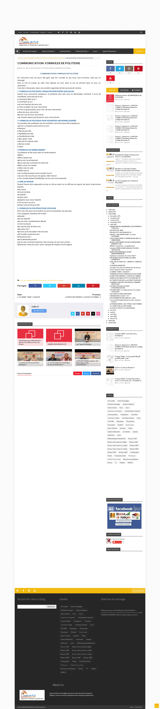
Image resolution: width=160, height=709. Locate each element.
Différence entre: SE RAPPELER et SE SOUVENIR (120, 607)
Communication (53, 58)
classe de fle (21, 707)
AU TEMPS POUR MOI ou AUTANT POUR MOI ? (126, 280)
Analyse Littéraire (128, 404)
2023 (110, 210)
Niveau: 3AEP (134, 445)
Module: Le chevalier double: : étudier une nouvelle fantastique (127, 169)
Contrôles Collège (113, 418)
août (112, 224)
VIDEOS (130, 462)
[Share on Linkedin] (78, 286)
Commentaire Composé (132, 411)
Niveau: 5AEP (112, 452)
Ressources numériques (130, 459)
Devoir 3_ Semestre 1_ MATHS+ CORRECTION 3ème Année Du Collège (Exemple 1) (126, 117)
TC (116, 462)
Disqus (86, 373)
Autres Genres (112, 408)
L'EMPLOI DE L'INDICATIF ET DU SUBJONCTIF (125, 278)
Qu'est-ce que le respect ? (125, 367)
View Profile (40, 310)
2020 (110, 321)
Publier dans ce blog (114, 459)
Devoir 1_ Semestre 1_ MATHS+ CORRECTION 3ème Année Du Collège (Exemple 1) (126, 138)
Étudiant (120, 425)
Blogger (77, 373)
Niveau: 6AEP (123, 452)
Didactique (120, 421)
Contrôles (134, 414)
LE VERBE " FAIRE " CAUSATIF (119, 272)
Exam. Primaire (112, 428)
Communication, (59, 68)
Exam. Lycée (130, 425)
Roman (110, 462)
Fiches (130, 428)
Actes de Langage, (34, 68)
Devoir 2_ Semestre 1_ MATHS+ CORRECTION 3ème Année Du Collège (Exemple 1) (126, 128)
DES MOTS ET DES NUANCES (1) (120, 232)
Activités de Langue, (47, 68)
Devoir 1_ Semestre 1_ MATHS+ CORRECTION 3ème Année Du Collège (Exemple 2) (126, 107)
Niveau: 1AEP (132, 438)
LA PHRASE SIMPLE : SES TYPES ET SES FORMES (126, 304)
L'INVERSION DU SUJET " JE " (119, 296)
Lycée (119, 435)
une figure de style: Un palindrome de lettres (125, 267)
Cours (139, 418)
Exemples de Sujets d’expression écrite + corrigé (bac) (127, 156)
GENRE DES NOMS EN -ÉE (57, 344)
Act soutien (111, 401)
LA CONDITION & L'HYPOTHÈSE (120, 306)
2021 (110, 214)
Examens (123, 428)
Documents (111, 425)
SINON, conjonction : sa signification (122, 246)
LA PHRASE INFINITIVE (117, 265)
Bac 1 (121, 408)
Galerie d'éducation (109, 51)
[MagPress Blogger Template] (33, 41)
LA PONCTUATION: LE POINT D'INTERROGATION (120, 287)
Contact (50, 32)
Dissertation (130, 421)
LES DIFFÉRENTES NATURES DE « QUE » (123, 298)
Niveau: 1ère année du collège (117, 442)
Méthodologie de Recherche (116, 438)
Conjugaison (124, 414)
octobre (113, 220)
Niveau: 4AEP (134, 449)
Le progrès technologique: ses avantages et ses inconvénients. (87, 362)
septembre (114, 222)
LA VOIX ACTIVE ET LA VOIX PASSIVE (122, 308)
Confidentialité (34, 32)
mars (112, 316)
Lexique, (68, 68)
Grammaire (126, 432)
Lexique (61, 58)
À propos (26, 32)
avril (112, 314)
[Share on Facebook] (35, 286)
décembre (114, 216)
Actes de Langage (29, 58)
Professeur (132, 456)
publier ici (43, 32)
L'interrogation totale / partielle (121, 270)
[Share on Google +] (64, 286)
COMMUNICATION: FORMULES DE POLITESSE (48, 63)
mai (111, 312)
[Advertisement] (65, 15)
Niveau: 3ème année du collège (117, 449)
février (112, 318)
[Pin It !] (93, 286)
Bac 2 (127, 408)
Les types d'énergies (83, 344)
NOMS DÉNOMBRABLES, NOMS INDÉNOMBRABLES (120, 253)
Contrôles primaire (128, 418)
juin (111, 310)
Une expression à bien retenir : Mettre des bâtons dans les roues (30, 342)
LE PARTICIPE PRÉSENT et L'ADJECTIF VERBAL (125, 276)
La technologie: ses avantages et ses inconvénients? (59, 363)
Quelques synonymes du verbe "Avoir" (123, 256)
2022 (110, 212)
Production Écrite (120, 456)
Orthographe (134, 452)
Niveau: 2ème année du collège (117, 445)
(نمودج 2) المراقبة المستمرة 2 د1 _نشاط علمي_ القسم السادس (127, 357)
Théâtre (122, 462)
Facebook (96, 373)
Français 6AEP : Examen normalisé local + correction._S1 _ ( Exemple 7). (128, 379)
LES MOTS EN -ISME (116, 230)
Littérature (111, 435)
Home (20, 32)
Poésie (110, 456)
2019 (110, 323)
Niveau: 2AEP (133, 442)
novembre (114, 218)
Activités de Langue (41, 58)
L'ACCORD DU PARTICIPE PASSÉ (120, 294)
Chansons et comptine (115, 411)
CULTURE (111, 421)
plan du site (138, 707)
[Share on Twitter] (49, 286)
